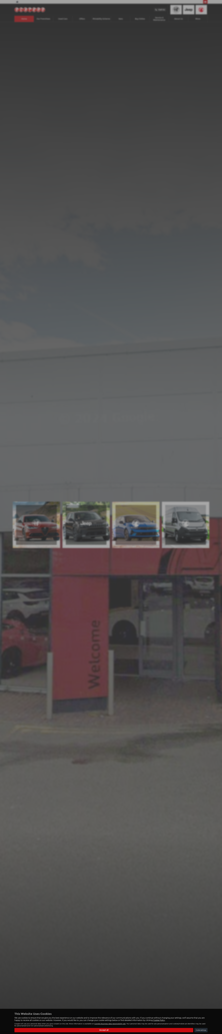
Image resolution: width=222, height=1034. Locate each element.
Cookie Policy (159, 1020)
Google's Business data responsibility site (110, 1024)
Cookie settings (201, 1030)
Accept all (103, 1030)
